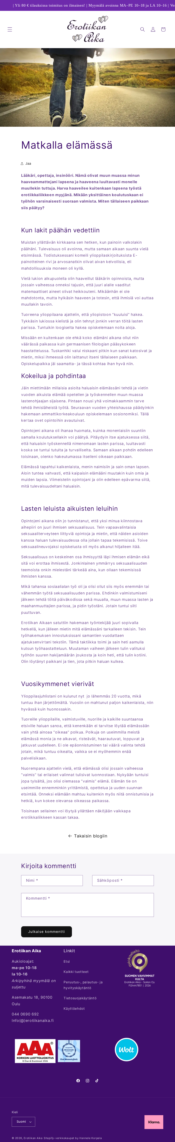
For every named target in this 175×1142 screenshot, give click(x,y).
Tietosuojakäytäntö (80, 998)
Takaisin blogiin (91, 836)
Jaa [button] (28, 163)
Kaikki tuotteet (76, 972)
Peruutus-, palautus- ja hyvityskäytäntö (83, 985)
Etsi (67, 961)
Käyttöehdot (74, 1009)
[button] (10, 29)
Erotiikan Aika (33, 1138)
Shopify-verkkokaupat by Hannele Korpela (73, 1138)
